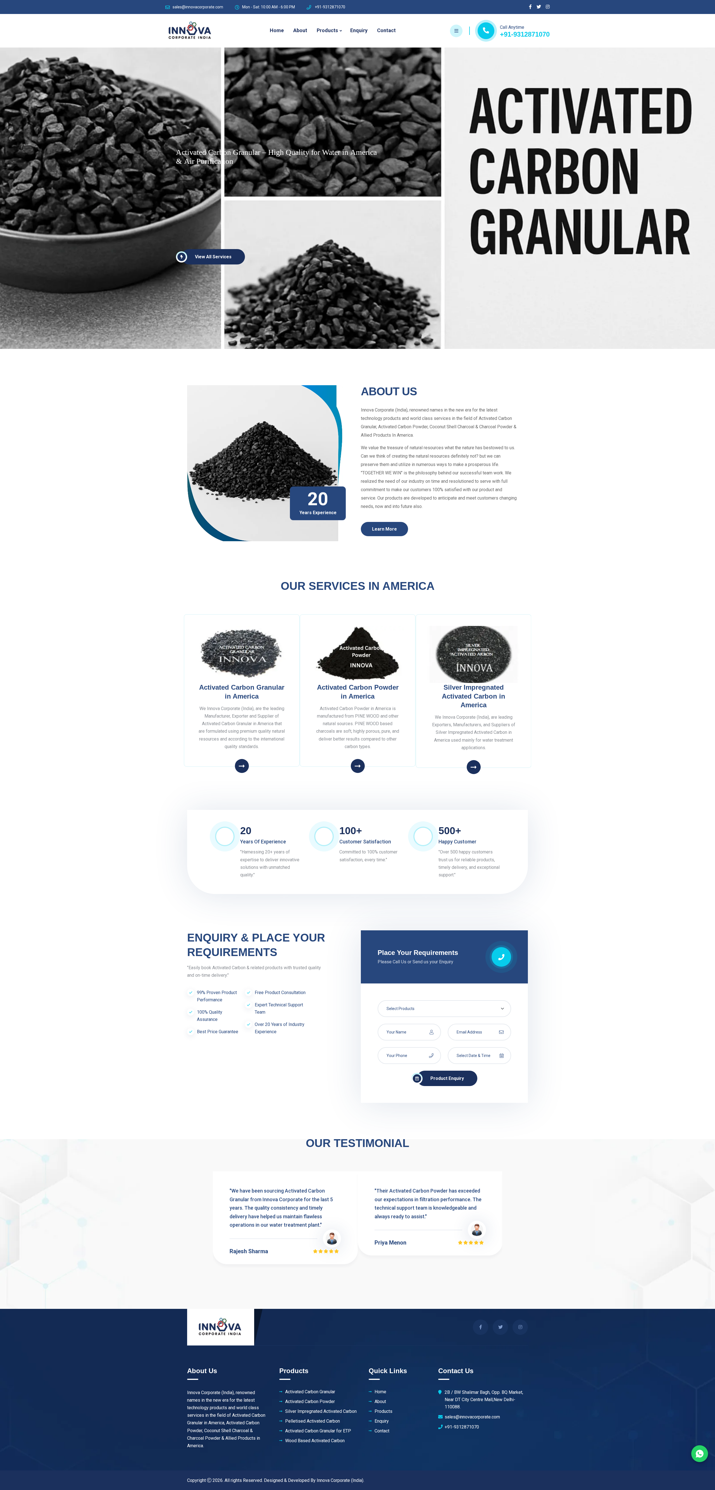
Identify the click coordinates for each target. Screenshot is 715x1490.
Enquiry (359, 30)
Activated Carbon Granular (310, 1392)
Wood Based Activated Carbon (315, 1441)
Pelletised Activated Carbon (312, 1421)
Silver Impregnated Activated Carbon (321, 1411)
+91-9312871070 (525, 34)
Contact (386, 30)
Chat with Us (699, 1453)
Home (277, 30)
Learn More (384, 529)
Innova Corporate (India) (340, 1480)
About (300, 30)
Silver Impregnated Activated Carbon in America (473, 695)
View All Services (213, 256)
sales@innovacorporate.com (198, 7)
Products (327, 30)
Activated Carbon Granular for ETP (318, 1431)
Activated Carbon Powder (310, 1401)
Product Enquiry (447, 1078)
